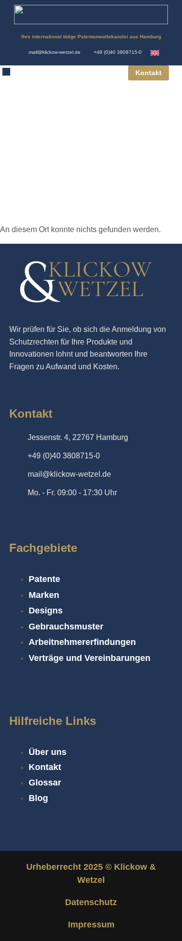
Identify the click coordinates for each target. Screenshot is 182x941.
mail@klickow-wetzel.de (55, 52)
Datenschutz (91, 902)
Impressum (91, 924)
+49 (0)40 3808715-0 (118, 52)
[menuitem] (155, 53)
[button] (6, 72)
